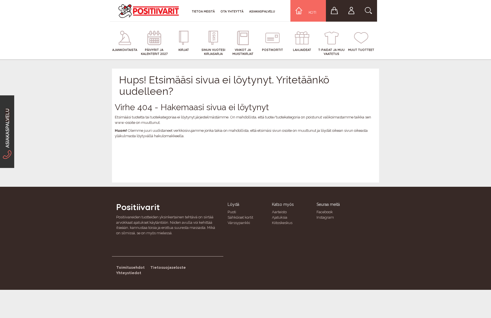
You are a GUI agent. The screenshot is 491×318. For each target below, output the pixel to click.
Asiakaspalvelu (262, 11)
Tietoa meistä (203, 11)
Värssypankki (239, 223)
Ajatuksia (279, 217)
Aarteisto (279, 212)
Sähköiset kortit (240, 217)
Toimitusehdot (130, 267)
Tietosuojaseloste (168, 267)
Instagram (325, 217)
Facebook (325, 212)
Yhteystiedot (128, 273)
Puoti (232, 212)
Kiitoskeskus (282, 223)
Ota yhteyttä (232, 11)
